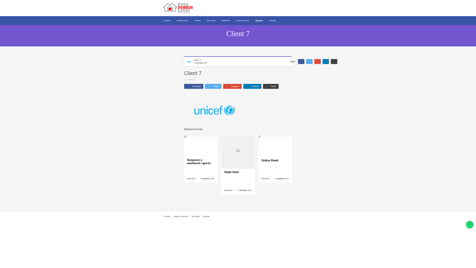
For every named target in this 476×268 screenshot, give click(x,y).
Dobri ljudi (211, 21)
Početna (167, 21)
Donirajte (195, 216)
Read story (191, 179)
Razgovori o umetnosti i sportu (198, 161)
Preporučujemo (242, 21)
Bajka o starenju (181, 216)
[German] (287, 20)
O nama (197, 21)
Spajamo (259, 21)
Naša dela (226, 21)
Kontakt (272, 21)
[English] (284, 20)
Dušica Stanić (270, 160)
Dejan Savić (231, 172)
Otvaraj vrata (182, 21)
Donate (306, 8)
